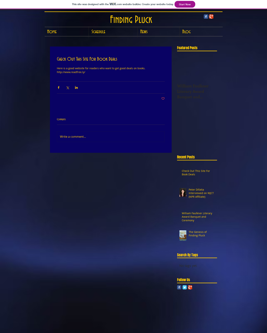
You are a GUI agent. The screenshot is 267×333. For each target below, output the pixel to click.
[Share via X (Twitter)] (67, 87)
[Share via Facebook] (58, 87)
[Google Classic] (190, 287)
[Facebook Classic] (206, 16)
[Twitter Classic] (185, 287)
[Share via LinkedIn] (76, 87)
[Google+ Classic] (211, 16)
